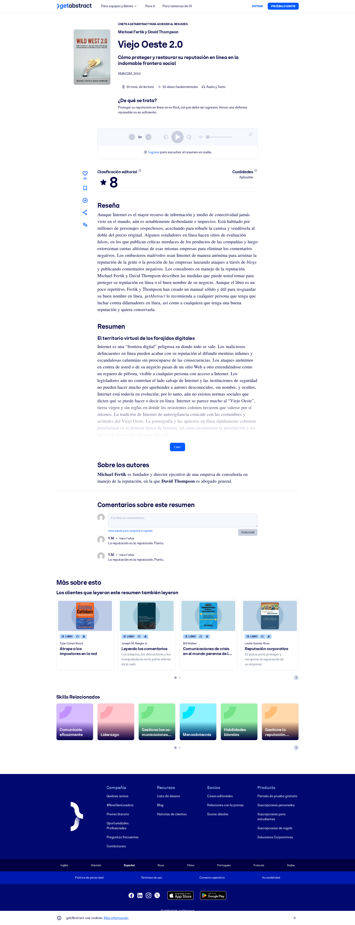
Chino (190, 865)
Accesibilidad (271, 877)
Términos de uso (151, 877)
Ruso (161, 865)
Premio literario (118, 814)
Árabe (291, 865)
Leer (177, 447)
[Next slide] (296, 677)
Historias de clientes (172, 814)
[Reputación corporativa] (270, 616)
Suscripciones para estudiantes (271, 816)
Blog (160, 805)
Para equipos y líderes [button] (117, 6)
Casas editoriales (220, 796)
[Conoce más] (140, 170)
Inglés (64, 865)
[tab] (175, 677)
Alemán (96, 865)
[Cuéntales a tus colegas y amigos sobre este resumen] (85, 212)
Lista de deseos (168, 796)
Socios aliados (217, 814)
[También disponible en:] (85, 224)
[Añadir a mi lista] (85, 200)
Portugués (224, 865)
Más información (116, 918)
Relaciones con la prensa (225, 805)
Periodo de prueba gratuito (277, 796)
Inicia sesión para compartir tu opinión (130, 530)
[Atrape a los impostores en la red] (85, 616)
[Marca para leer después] (85, 188)
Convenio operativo (212, 877)
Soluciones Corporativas (275, 837)
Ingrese (153, 152)
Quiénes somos (117, 796)
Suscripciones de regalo (274, 828)
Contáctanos (116, 846)
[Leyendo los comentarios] (147, 616)
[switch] (177, 137)
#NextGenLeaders (120, 805)
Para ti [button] (150, 6)
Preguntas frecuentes (122, 837)
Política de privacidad (89, 877)
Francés (259, 865)
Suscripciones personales (275, 805)
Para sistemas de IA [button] (177, 6)
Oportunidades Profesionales (118, 825)
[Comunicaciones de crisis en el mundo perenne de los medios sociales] (208, 616)
